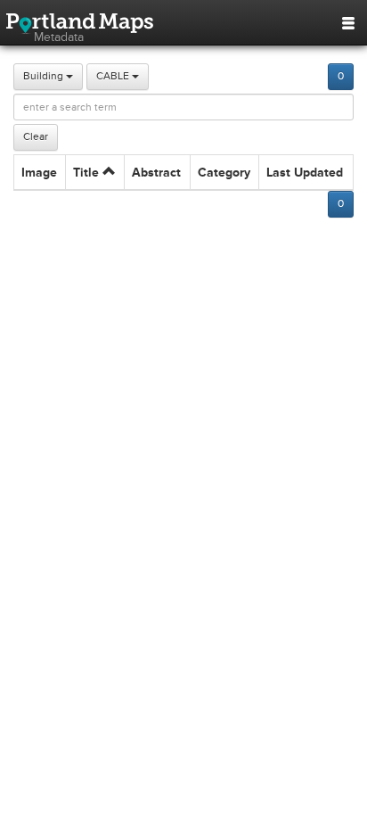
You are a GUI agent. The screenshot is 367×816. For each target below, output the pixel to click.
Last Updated (304, 172)
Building (44, 76)
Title (87, 172)
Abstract (156, 172)
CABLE (114, 76)
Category (224, 172)
